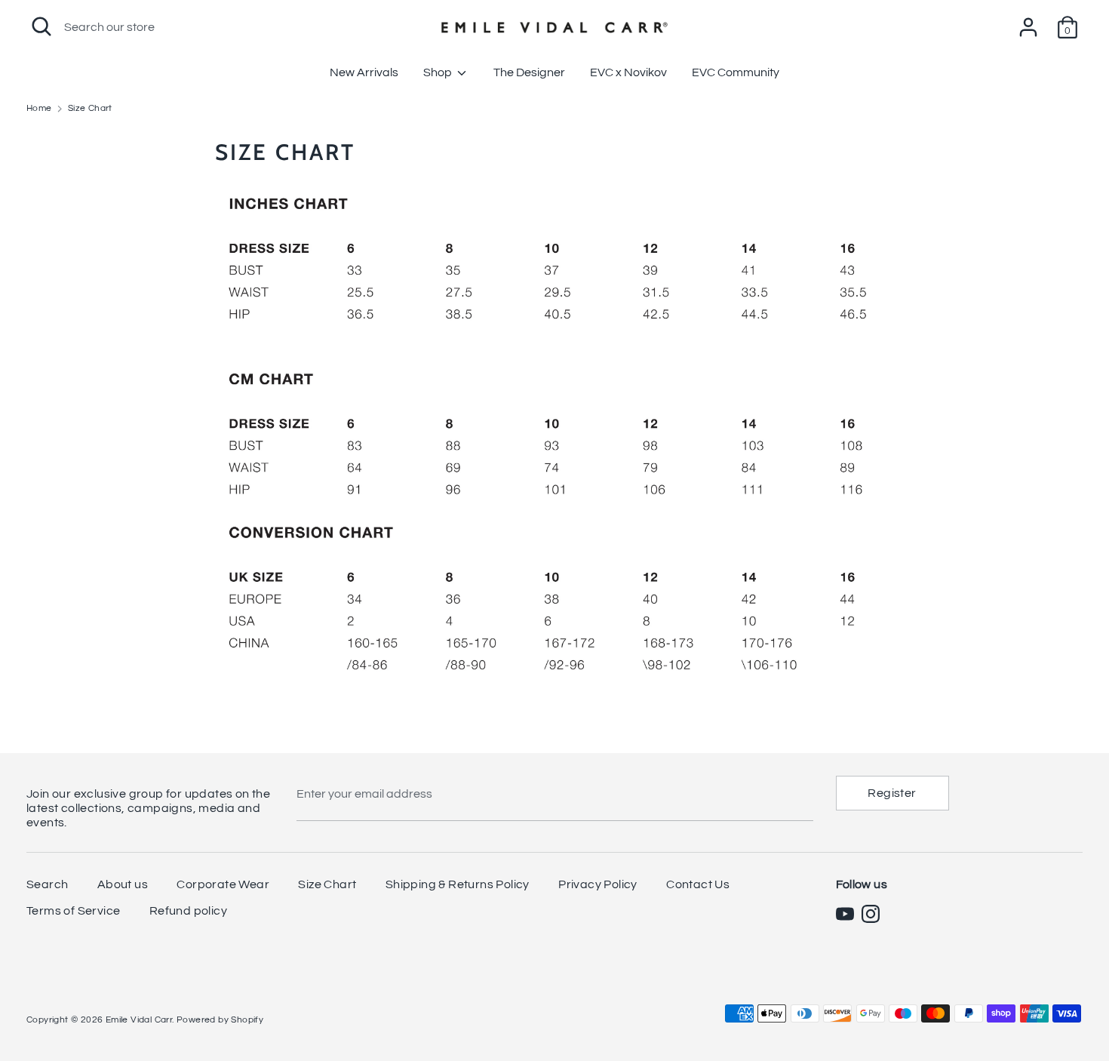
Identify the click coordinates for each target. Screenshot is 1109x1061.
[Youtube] (845, 914)
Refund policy (188, 911)
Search (47, 884)
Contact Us (698, 884)
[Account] (1028, 21)
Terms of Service (73, 911)
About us (122, 884)
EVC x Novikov (628, 72)
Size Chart (327, 884)
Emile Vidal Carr (139, 1020)
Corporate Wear (223, 884)
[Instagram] (871, 914)
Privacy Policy (597, 884)
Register (892, 793)
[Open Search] (41, 26)
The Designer (529, 72)
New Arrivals (364, 72)
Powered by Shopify (220, 1020)
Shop (438, 72)
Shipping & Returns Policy (458, 884)
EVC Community (735, 72)
